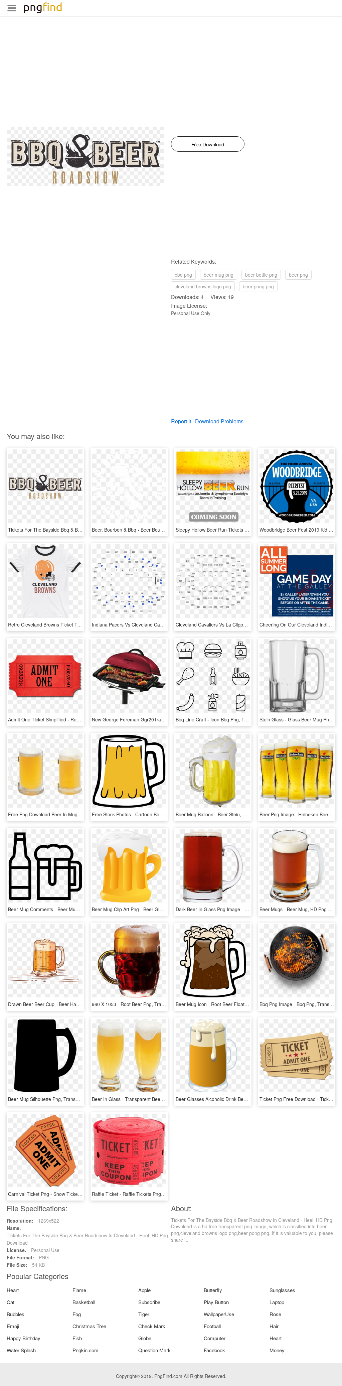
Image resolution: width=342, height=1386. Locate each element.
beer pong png (258, 286)
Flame (79, 1289)
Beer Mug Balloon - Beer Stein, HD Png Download (228, 814)
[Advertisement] (85, 80)
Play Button (216, 1301)
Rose (275, 1314)
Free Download (207, 144)
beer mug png (218, 274)
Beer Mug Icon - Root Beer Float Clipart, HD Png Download (238, 1004)
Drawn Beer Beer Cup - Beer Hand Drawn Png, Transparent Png (76, 1004)
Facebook (214, 1350)
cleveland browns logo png (203, 286)
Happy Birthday (23, 1338)
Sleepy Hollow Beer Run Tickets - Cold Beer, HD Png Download (243, 529)
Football (212, 1326)
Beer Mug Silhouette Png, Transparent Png (53, 1099)
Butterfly (213, 1289)
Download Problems (219, 421)
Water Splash (21, 1350)
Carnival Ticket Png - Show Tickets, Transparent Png (64, 1194)
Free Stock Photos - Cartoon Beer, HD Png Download (148, 814)
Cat (10, 1301)
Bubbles (15, 1314)
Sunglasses (282, 1289)
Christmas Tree (89, 1326)
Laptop (277, 1301)
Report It (181, 421)
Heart (13, 1289)
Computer (214, 1338)
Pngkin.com (85, 1350)
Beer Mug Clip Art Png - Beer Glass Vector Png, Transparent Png (160, 909)
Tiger (143, 1314)
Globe (144, 1338)
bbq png (183, 274)
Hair (274, 1326)
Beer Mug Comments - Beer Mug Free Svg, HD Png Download (74, 909)
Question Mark (154, 1350)
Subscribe (149, 1301)
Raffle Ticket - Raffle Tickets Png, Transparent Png (145, 1194)
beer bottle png (261, 274)
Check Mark (151, 1326)
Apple (144, 1289)
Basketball (83, 1301)
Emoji (13, 1326)
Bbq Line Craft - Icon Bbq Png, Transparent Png (226, 719)
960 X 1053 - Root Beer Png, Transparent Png (141, 1004)
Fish (77, 1338)
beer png (298, 274)
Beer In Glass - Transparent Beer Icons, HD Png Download (154, 1099)
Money (277, 1350)
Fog (76, 1314)
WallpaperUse (219, 1314)
